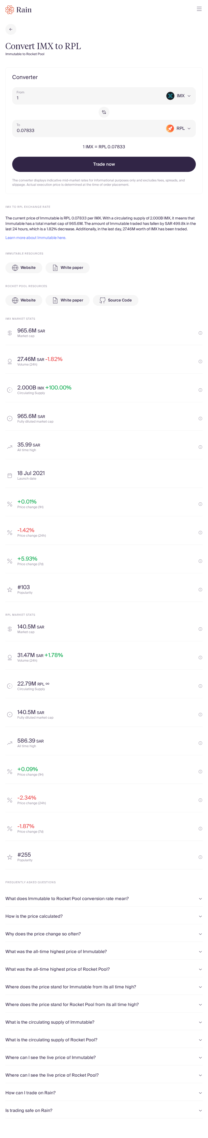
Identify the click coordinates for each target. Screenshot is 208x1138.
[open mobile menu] (199, 9)
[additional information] (200, 333)
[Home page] (18, 9)
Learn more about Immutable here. (35, 238)
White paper (72, 268)
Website (28, 268)
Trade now (104, 164)
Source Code (120, 300)
